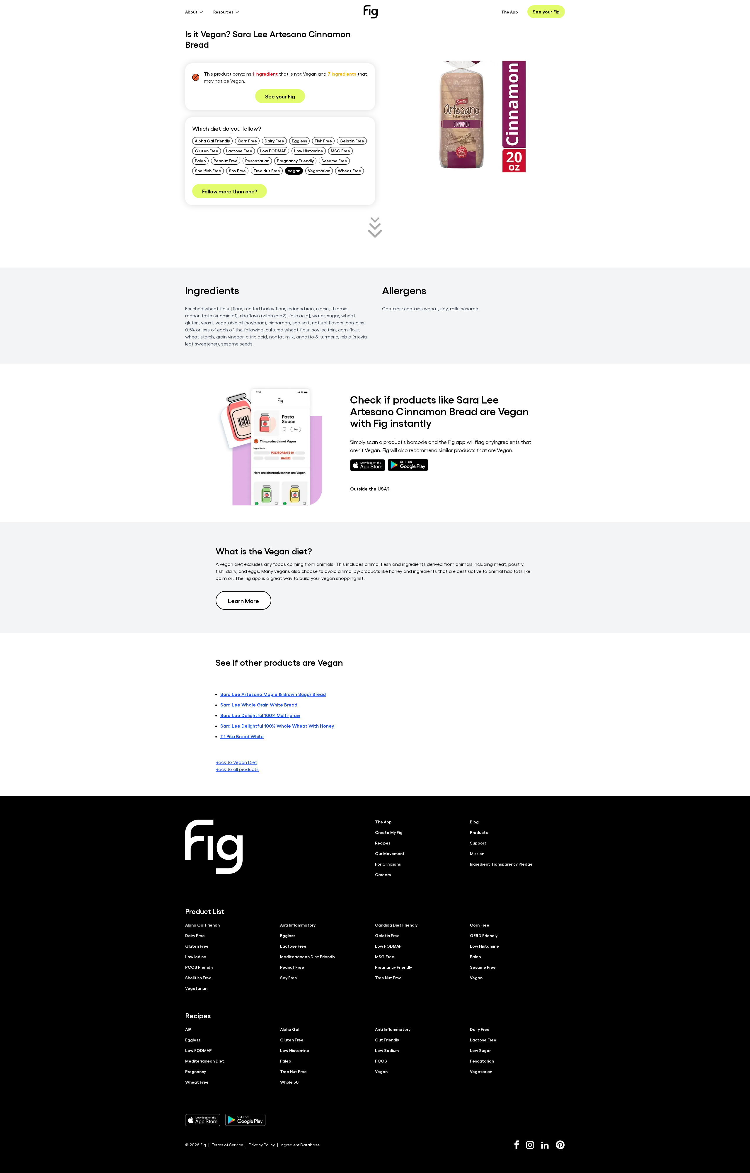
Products (479, 832)
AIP (188, 1029)
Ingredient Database (300, 1144)
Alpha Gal (289, 1029)
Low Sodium (387, 1050)
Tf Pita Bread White (242, 736)
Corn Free (247, 140)
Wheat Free (349, 170)
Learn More (243, 600)
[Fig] (371, 12)
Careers (383, 874)
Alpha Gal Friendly (212, 140)
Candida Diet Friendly (396, 925)
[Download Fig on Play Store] (245, 1120)
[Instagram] (530, 1145)
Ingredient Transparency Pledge (501, 864)
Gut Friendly (387, 1040)
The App (509, 11)
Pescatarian (257, 160)
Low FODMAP (273, 150)
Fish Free (323, 140)
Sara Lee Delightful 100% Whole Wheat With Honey (277, 725)
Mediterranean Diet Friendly (307, 956)
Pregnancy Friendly (295, 160)
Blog (474, 822)
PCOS (381, 1061)
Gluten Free (206, 150)
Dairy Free (274, 140)
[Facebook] (516, 1144)
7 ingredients (342, 73)
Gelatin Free (352, 140)
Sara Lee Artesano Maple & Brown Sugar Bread (273, 694)
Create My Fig (389, 832)
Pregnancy (195, 1071)
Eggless (299, 140)
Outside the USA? (369, 488)
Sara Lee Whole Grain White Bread (258, 704)
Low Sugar (480, 1050)
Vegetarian (319, 170)
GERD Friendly (483, 935)
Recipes (383, 843)
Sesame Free (334, 160)
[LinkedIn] (545, 1145)
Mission (477, 853)
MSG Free (340, 150)
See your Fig (546, 11)
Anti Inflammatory (298, 925)
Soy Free (237, 170)
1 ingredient (265, 73)
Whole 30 (289, 1082)
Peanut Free (226, 160)
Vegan (294, 170)
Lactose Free (239, 150)
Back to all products (237, 769)
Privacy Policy (262, 1144)
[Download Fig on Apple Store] (202, 1120)
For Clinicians (388, 864)
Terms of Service (227, 1144)
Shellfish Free (208, 170)
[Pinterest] (560, 1144)
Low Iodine (195, 956)
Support (478, 843)
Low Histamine (308, 150)
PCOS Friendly (199, 967)
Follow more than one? (229, 191)
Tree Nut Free (266, 170)
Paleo (200, 160)
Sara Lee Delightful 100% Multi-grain (260, 715)
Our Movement (390, 853)
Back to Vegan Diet (236, 762)
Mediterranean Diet (204, 1061)
